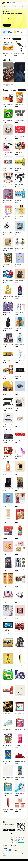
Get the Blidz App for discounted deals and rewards (14, 859)
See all (23, 60)
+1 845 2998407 (20, 837)
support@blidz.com (20, 836)
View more (13, 815)
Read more (6, 25)
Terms (4, 836)
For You (4, 6)
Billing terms (5, 845)
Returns (4, 841)
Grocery (10, 6)
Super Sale (17, 6)
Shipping (4, 839)
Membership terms (6, 838)
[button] (8, 48)
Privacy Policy (5, 843)
